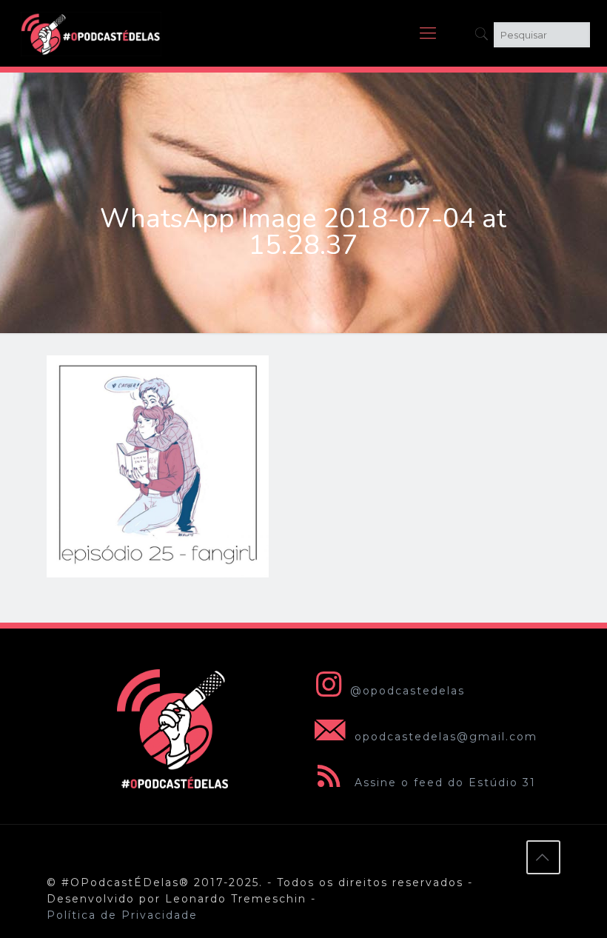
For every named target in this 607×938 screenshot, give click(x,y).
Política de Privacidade (122, 915)
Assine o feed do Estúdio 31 (443, 782)
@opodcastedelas (407, 690)
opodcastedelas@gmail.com (443, 736)
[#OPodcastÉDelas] (91, 33)
